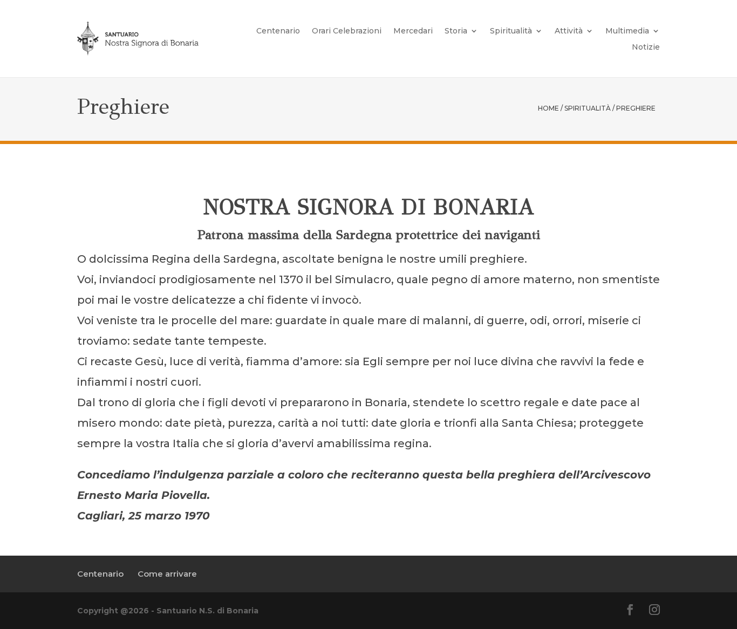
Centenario (278, 31)
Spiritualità (511, 31)
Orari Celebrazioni (346, 31)
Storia (456, 31)
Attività (569, 31)
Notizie (646, 47)
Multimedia (627, 31)
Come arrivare (167, 574)
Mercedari (413, 31)
